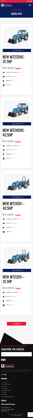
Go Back (16, 324)
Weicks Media (18, 415)
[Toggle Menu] (30, 5)
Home (5, 382)
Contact (6, 388)
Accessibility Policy (8, 396)
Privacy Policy (7, 390)
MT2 (5, 68)
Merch (5, 394)
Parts (5, 392)
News (5, 386)
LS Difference (7, 384)
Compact (18, 68)
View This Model (17, 50)
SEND (3, 360)
